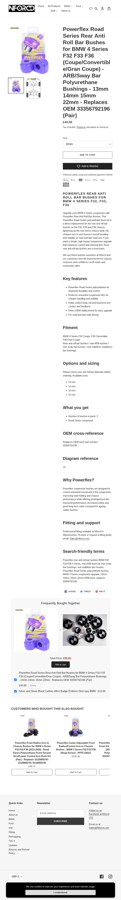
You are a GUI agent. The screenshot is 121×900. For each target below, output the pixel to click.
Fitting (12, 832)
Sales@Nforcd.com (99, 827)
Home (12, 810)
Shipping (81, 127)
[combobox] (34, 685)
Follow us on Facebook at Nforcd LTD (99, 814)
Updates (13, 845)
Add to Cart (32, 772)
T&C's (12, 840)
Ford (11, 823)
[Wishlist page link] (90, 8)
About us (13, 814)
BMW (11, 819)
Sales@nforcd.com (79, 538)
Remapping (14, 836)
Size (65, 138)
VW (10, 828)
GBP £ (15, 876)
